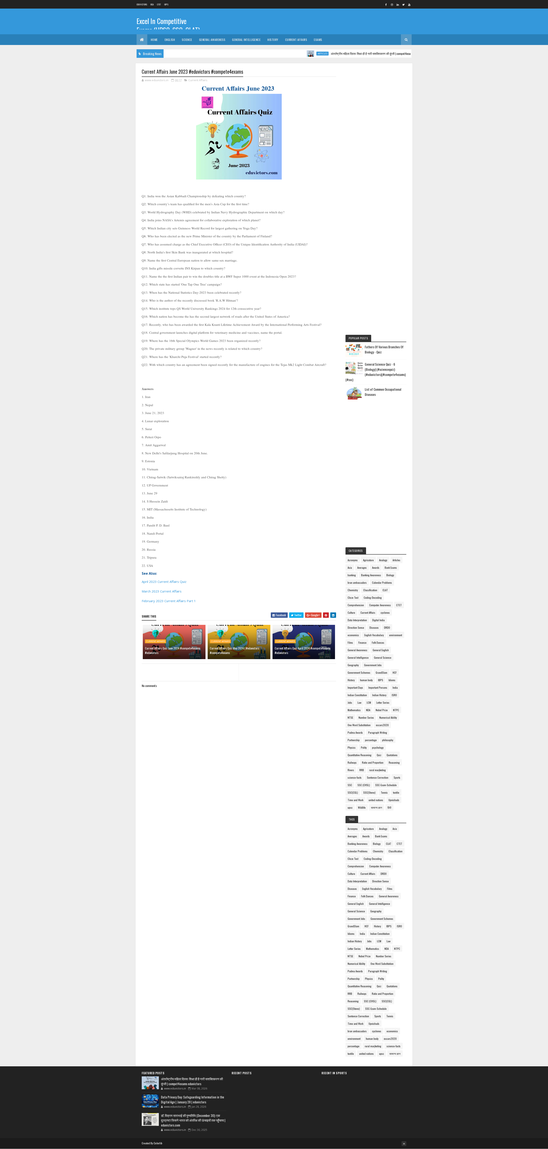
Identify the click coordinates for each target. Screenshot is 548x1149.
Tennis (384, 792)
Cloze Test (353, 597)
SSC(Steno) (369, 792)
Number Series (366, 717)
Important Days (355, 687)
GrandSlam (381, 672)
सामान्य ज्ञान (376, 807)
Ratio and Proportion (372, 762)
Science (187, 39)
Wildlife (362, 807)
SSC (350, 785)
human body (366, 680)
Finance (362, 642)
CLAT (385, 590)
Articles (296, 53)
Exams (318, 39)
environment (395, 635)
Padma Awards (355, 732)
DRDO (387, 627)
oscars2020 (382, 725)
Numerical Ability (388, 717)
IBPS (166, 4)
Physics (352, 747)
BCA (152, 4)
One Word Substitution (359, 725)
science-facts (355, 777)
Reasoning (394, 762)
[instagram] (392, 4)
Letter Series (382, 702)
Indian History (379, 695)
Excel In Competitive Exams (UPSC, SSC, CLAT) (168, 25)
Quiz (379, 755)
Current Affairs (296, 39)
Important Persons (377, 687)
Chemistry (353, 590)
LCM (369, 702)
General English (381, 650)
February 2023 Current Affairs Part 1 (169, 601)
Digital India (378, 620)
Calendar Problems (382, 582)
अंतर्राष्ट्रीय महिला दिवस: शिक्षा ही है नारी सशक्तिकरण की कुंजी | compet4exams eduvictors (351, 53)
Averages (362, 567)
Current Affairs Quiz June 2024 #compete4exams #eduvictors (172, 650)
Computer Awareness (380, 605)
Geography (353, 665)
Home (154, 39)
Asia (350, 567)
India (395, 687)
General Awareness (212, 39)
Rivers (351, 770)
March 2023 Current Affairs (162, 591)
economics (353, 635)
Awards (375, 567)
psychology (378, 747)
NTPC (396, 710)
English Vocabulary (374, 635)
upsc (350, 807)
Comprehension (356, 605)
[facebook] (386, 4)
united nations (376, 800)
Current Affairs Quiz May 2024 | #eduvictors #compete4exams (234, 650)
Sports (397, 777)
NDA (368, 710)
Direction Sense (356, 627)
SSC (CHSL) (363, 785)
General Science (382, 657)
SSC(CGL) (353, 792)
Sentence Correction (377, 777)
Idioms (392, 680)
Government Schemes (359, 672)
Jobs (350, 702)
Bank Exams (391, 567)
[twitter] (403, 4)
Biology (390, 575)
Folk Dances (378, 642)
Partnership (354, 740)
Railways (352, 762)
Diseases (374, 627)
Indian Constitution (357, 695)
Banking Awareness (371, 575)
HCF (395, 672)
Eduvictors (142, 4)
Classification (370, 590)
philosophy (387, 740)
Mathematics (354, 710)
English (170, 39)
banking (352, 575)
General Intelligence (246, 39)
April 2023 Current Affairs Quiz (164, 581)
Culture (351, 612)
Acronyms (353, 560)
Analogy (383, 560)
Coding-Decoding (373, 597)
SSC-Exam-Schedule (386, 785)
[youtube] (409, 4)
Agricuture (368, 560)
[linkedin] (397, 4)
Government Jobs (373, 665)
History (272, 39)
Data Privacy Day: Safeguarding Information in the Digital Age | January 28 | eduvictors (192, 1099)
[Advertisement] (375, 133)
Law (359, 702)
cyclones (385, 612)
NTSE (350, 717)
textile (396, 792)
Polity (364, 747)
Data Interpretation (357, 620)
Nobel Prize (382, 710)
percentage (371, 740)
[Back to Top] (404, 1143)
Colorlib (158, 1143)
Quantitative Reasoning (359, 755)
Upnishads (394, 800)
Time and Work (355, 800)
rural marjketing (377, 770)
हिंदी (389, 807)
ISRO (394, 695)
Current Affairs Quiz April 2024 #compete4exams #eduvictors (303, 650)
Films (350, 642)
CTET (159, 4)
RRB (361, 770)
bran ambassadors (357, 582)
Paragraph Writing (377, 732)
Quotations (392, 755)
